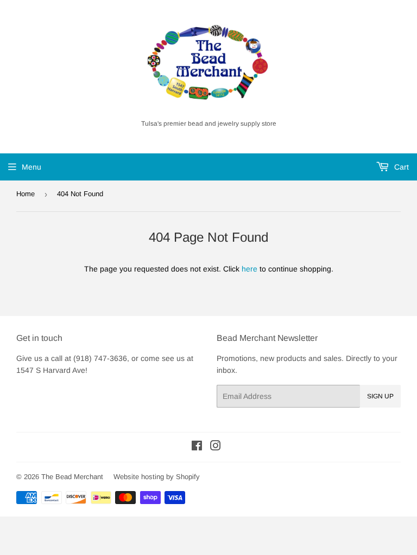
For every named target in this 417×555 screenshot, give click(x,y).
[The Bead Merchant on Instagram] (215, 447)
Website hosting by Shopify (156, 477)
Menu (31, 167)
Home (25, 194)
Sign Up (380, 396)
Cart (400, 167)
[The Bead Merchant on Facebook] (197, 447)
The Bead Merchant (72, 477)
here (249, 268)
